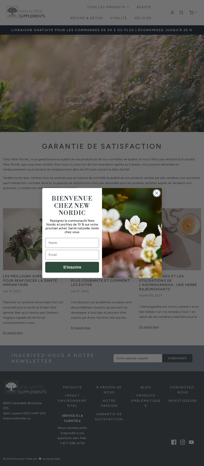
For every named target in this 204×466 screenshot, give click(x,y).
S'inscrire (72, 267)
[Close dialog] (156, 193)
